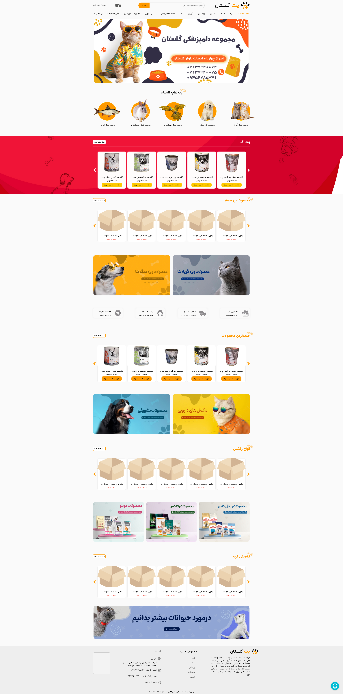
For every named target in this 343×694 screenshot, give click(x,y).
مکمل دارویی (150, 13)
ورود (104, 5)
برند (181, 13)
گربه (231, 13)
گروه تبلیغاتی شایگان (170, 692)
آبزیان (190, 13)
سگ (223, 13)
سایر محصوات (113, 13)
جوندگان (201, 13)
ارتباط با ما (98, 13)
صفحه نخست (243, 13)
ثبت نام (96, 5)
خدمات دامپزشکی (168, 13)
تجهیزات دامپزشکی (132, 13)
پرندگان (213, 13)
